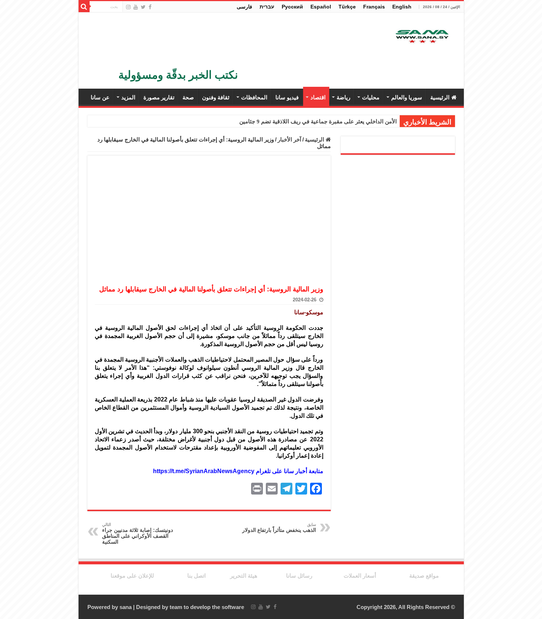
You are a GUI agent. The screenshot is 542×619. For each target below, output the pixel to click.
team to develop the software (207, 607)
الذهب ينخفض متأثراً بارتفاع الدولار (279, 527)
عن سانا (100, 97)
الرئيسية (439, 97)
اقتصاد (318, 97)
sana (125, 607)
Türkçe (347, 7)
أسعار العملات (360, 575)
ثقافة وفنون (215, 97)
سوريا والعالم (406, 97)
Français (374, 7)
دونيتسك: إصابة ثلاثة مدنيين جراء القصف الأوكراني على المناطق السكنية (137, 533)
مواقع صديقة (424, 575)
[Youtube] (136, 7)
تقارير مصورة (158, 97)
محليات (370, 97)
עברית (267, 7)
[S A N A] (421, 37)
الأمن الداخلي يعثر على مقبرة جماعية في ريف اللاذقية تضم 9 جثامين (318, 121)
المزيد (128, 97)
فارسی (244, 7)
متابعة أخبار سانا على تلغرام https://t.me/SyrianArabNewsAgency (238, 471)
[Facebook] (150, 7)
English (401, 7)
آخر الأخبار (289, 139)
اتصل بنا (196, 575)
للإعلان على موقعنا (132, 575)
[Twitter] (143, 7)
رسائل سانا (299, 575)
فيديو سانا (287, 97)
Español (320, 7)
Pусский (292, 7)
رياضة (343, 97)
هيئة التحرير (243, 575)
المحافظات (254, 97)
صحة (188, 97)
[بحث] (84, 6)
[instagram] (128, 7)
